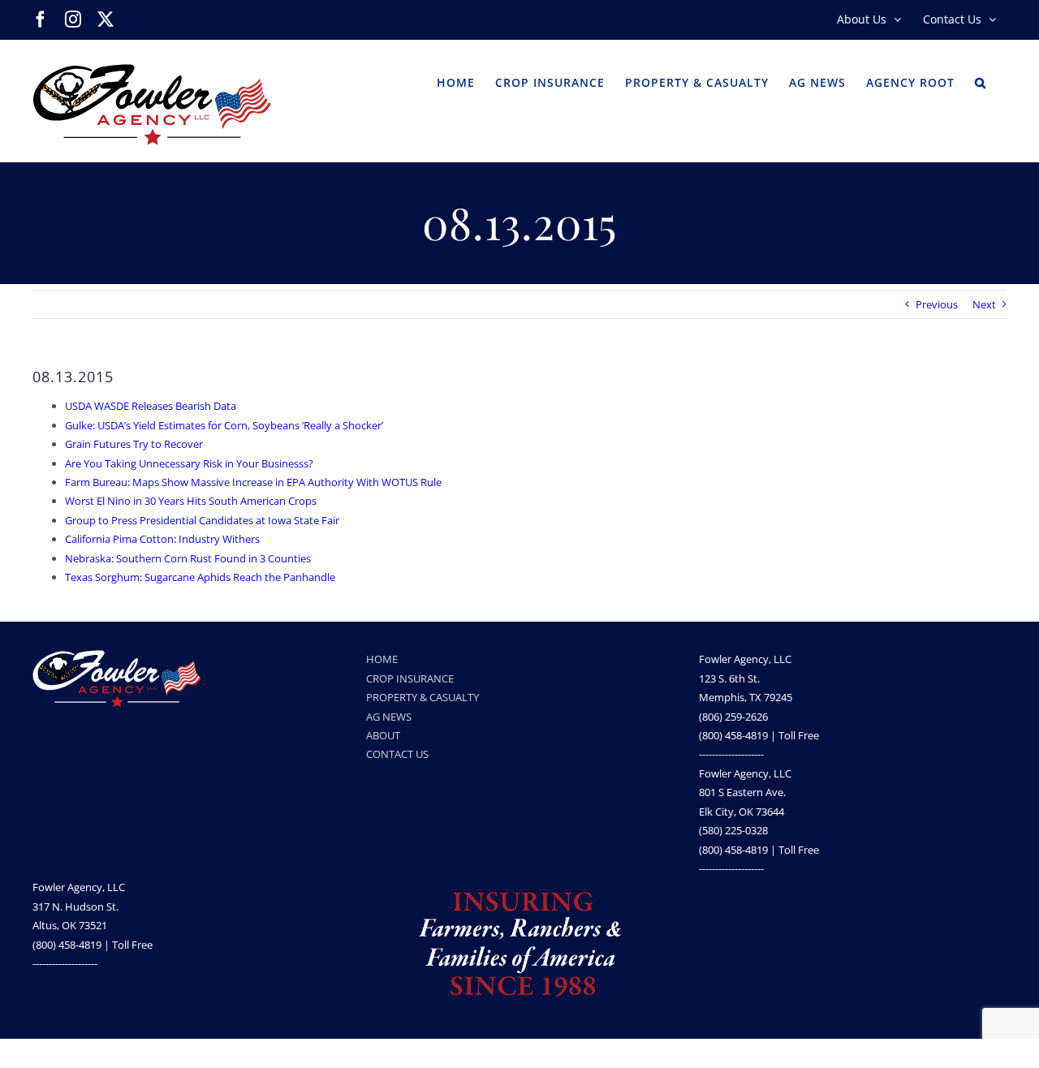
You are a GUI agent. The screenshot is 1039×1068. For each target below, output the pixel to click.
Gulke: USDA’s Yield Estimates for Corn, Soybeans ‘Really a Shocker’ (224, 425)
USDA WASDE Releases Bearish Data (150, 405)
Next (984, 304)
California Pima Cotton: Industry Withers (162, 539)
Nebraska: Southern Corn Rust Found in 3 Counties (188, 558)
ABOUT (383, 735)
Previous (937, 304)
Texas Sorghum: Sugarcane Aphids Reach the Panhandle (200, 577)
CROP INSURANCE (410, 678)
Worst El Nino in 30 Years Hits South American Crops (191, 500)
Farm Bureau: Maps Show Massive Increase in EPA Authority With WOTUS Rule (253, 482)
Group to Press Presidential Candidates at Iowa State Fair (202, 520)
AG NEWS (389, 716)
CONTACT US (397, 754)
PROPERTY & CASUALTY (422, 697)
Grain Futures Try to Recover (134, 444)
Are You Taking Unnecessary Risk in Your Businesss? (189, 463)
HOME (382, 659)
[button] (980, 81)
